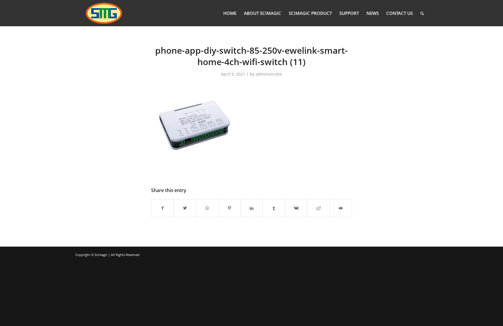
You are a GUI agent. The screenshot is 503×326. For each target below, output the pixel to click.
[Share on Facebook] (162, 208)
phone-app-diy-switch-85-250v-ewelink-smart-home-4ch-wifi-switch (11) (251, 56)
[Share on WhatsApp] (207, 208)
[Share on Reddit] (318, 208)
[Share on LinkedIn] (252, 208)
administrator (269, 74)
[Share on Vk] (296, 208)
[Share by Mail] (341, 208)
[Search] (422, 13)
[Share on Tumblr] (274, 208)
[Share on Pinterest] (229, 208)
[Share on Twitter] (185, 208)
